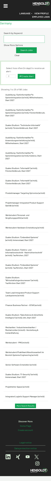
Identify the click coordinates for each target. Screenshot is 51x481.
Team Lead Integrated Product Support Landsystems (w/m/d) (22, 294)
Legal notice (25, 442)
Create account (25, 430)
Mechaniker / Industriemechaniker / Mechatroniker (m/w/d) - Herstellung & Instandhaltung (21, 330)
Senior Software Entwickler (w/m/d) (20, 365)
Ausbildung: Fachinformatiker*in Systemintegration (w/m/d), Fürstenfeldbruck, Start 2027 (25, 113)
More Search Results (25, 406)
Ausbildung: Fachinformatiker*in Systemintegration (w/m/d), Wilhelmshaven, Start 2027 (24, 97)
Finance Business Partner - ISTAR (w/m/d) (23, 305)
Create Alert (27, 76)
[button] (5, 5)
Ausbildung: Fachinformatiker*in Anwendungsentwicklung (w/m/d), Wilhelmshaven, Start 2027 (20, 140)
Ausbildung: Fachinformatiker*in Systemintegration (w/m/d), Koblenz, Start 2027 (23, 156)
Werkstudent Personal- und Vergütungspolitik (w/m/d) (17, 216)
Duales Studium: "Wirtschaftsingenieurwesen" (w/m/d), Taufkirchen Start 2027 (21, 280)
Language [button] (25, 13)
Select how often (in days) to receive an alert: (25, 70)
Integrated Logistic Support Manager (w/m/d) (24, 396)
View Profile (41, 13)
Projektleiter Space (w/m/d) (17, 387)
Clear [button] (17, 55)
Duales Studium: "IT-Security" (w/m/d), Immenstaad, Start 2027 (21, 375)
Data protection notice (25, 448)
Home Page (25, 426)
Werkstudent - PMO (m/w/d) (17, 342)
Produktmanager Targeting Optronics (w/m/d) (25, 193)
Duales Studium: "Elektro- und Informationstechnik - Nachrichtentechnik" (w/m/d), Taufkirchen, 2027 (23, 253)
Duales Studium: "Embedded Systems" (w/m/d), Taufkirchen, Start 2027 (21, 266)
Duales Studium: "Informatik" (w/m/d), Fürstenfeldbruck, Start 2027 (21, 169)
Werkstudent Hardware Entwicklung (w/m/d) (24, 227)
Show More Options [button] (13, 45)
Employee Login (41, 16)
